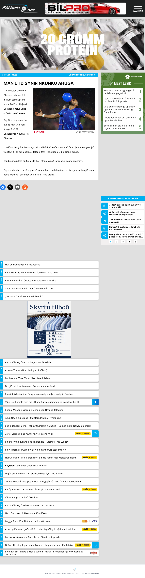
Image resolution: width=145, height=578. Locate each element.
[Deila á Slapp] (25, 187)
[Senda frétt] (17, 187)
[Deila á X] (10, 187)
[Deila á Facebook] (3, 187)
